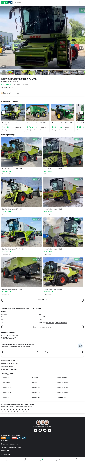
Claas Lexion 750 (35, 397)
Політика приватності (9, 444)
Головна (8, 460)
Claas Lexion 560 (7, 392)
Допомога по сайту (42, 426)
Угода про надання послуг (11, 447)
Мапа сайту (5, 451)
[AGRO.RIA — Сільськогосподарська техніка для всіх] (7, 2)
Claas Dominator (62, 377)
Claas (40, 314)
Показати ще (42, 300)
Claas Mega (33, 382)
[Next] (81, 112)
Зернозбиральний (61, 322)
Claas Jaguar (6, 382)
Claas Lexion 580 (7, 387)
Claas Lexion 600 (35, 387)
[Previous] (3, 112)
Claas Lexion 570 (62, 392)
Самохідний (50, 322)
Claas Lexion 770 (7, 397)
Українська (78, 455)
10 (29, 411)
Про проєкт (5, 441)
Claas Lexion (5, 377)
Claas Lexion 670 (35, 392)
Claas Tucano (34, 377)
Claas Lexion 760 (62, 387)
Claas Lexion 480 (62, 382)
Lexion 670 (42, 317)
